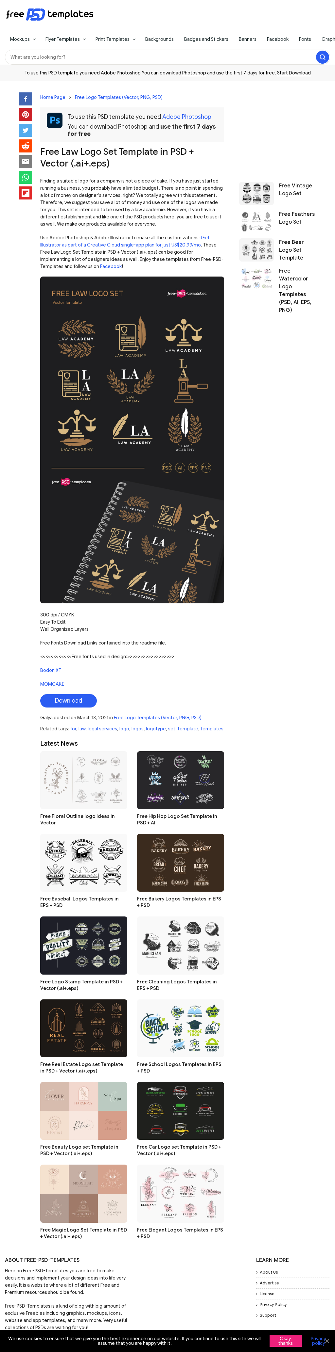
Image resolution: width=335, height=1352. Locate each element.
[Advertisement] (277, 128)
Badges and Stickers (206, 39)
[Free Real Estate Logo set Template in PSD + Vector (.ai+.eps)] (83, 1028)
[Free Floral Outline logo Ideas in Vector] (83, 780)
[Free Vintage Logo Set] (256, 193)
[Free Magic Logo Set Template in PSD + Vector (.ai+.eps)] (83, 1193)
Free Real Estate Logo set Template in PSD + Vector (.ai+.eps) (81, 1067)
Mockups (20, 39)
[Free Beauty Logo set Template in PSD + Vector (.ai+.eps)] (83, 1111)
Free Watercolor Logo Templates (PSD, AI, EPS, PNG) (295, 290)
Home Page (52, 97)
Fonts (305, 39)
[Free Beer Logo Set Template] (256, 250)
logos (138, 729)
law (82, 729)
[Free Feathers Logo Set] (256, 221)
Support (268, 1315)
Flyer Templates (62, 39)
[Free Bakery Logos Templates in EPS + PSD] (180, 863)
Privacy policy (318, 1340)
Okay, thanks (285, 1341)
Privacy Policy (273, 1304)
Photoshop (194, 73)
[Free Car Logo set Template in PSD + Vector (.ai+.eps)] (180, 1111)
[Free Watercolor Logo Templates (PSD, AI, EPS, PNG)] (256, 290)
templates (212, 729)
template (188, 729)
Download (68, 700)
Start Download (294, 73)
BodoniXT (50, 670)
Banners (247, 39)
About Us (269, 1272)
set (171, 729)
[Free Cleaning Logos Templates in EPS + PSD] (180, 945)
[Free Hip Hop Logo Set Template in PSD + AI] (180, 780)
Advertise (269, 1282)
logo (124, 729)
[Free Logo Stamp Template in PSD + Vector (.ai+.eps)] (83, 945)
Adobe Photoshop (186, 116)
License (267, 1293)
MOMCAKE (52, 684)
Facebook (278, 39)
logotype (156, 729)
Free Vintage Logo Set (295, 190)
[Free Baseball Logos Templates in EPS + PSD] (83, 863)
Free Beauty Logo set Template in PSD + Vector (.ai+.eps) (79, 1150)
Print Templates (113, 39)
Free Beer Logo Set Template (291, 250)
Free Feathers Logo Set (297, 218)
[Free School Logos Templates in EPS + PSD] (180, 1028)
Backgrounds (159, 39)
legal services (102, 729)
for (73, 729)
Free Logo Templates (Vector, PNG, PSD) (119, 97)
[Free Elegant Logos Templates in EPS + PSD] (180, 1193)
